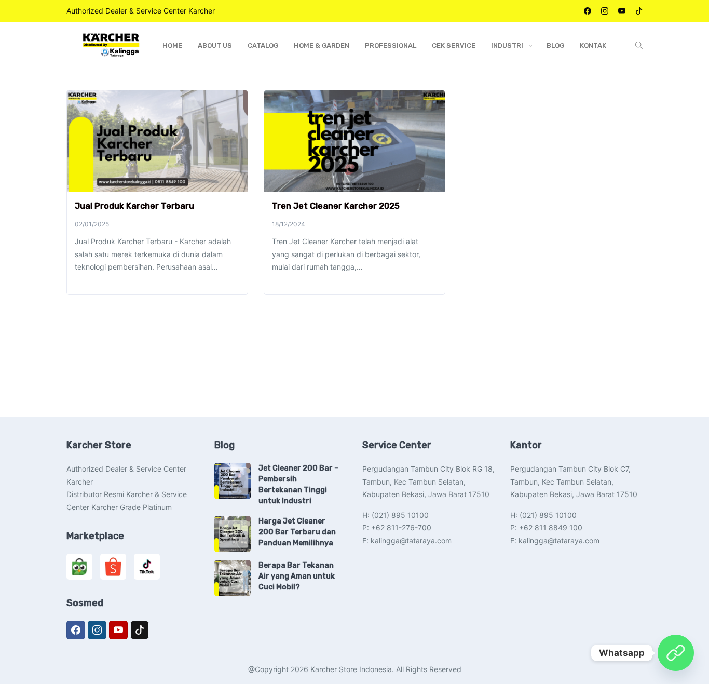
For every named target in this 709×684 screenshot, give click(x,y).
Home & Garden (321, 45)
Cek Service (453, 45)
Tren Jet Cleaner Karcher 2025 (336, 206)
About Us (215, 45)
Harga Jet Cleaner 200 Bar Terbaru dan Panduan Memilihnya (297, 532)
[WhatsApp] (676, 653)
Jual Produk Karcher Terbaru (134, 206)
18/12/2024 (288, 224)
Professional (390, 45)
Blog (555, 45)
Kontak (593, 45)
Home (172, 45)
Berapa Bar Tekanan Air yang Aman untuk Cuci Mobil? (296, 576)
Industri (507, 45)
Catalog (263, 45)
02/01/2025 (92, 224)
